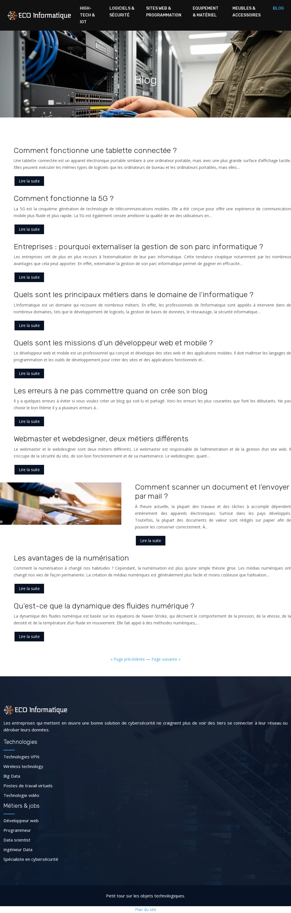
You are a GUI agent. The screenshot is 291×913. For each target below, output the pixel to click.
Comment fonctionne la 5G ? (64, 198)
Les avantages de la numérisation (71, 558)
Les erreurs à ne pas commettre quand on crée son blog (110, 390)
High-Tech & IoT (87, 15)
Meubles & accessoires (246, 12)
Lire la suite (29, 181)
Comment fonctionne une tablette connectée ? (95, 150)
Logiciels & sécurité (121, 12)
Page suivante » (165, 659)
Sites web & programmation (163, 12)
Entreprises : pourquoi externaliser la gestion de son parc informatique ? (138, 246)
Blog (278, 8)
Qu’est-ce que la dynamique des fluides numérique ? (104, 605)
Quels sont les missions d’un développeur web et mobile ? (113, 342)
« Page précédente (128, 659)
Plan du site (145, 909)
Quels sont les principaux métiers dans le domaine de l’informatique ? (133, 294)
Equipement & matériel (206, 12)
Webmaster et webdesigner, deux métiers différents (101, 438)
